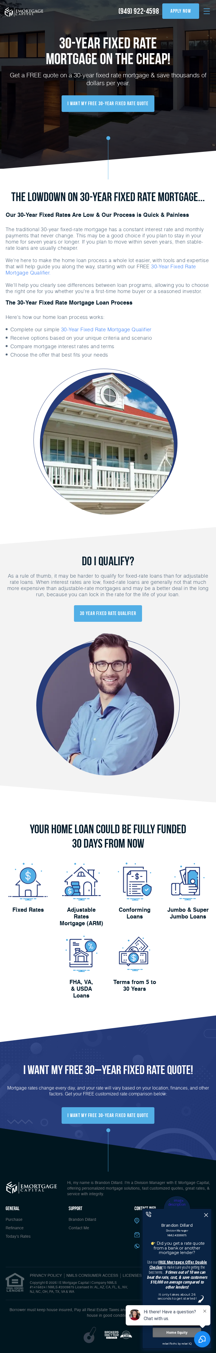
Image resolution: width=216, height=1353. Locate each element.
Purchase (14, 1220)
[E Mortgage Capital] (24, 12)
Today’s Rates (18, 1237)
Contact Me (79, 1228)
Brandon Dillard (82, 1220)
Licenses (132, 1276)
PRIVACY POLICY (46, 1276)
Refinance (15, 1228)
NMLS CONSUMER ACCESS (92, 1276)
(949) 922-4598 (138, 11)
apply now (180, 11)
